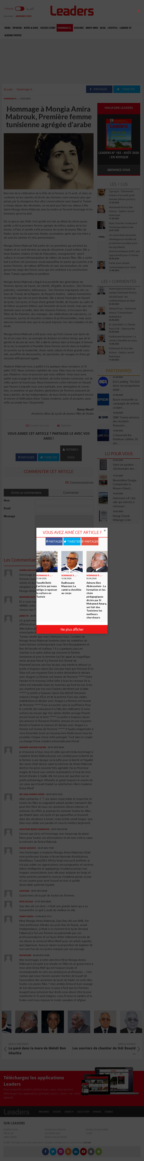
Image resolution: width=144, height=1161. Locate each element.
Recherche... (106, 12)
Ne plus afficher (72, 629)
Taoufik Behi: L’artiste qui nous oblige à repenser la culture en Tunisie (46, 589)
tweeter (73, 541)
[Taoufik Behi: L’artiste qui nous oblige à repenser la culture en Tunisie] (47, 561)
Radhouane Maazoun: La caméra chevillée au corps (71, 588)
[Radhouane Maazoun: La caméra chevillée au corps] (71, 561)
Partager (55, 541)
